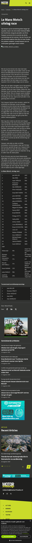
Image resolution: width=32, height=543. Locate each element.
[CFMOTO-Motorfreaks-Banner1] (16, 476)
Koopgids (9, 512)
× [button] (30, 521)
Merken (8, 508)
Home (2, 9)
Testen (8, 515)
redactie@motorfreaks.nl (12, 490)
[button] (16, 540)
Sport (8, 519)
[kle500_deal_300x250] (16, 327)
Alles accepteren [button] (9, 536)
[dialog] (16, 531)
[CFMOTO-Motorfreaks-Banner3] (16, 410)
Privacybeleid (26, 533)
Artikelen (8, 9)
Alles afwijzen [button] (24, 536)
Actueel (8, 505)
